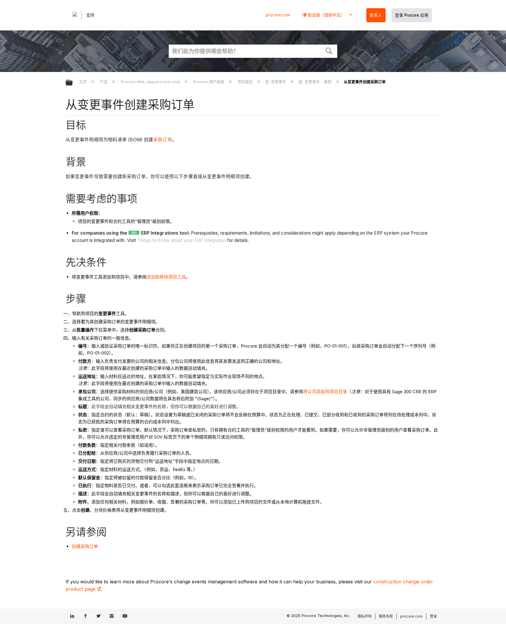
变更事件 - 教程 (317, 81)
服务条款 (386, 616)
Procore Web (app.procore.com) (151, 81)
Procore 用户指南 (209, 81)
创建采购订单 (85, 546)
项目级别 (245, 81)
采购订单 (162, 139)
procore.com (278, 15)
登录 (433, 616)
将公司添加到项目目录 (325, 391)
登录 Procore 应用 (411, 15)
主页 (83, 81)
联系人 (376, 15)
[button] (329, 50)
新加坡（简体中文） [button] (326, 15)
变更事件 (278, 81)
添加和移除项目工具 (166, 277)
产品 (104, 81)
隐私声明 (365, 616)
